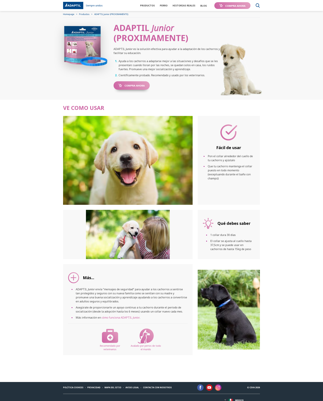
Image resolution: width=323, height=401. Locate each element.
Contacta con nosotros (157, 387)
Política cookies (73, 387)
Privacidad (93, 387)
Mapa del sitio (112, 387)
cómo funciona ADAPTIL (121, 317)
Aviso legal (132, 387)
